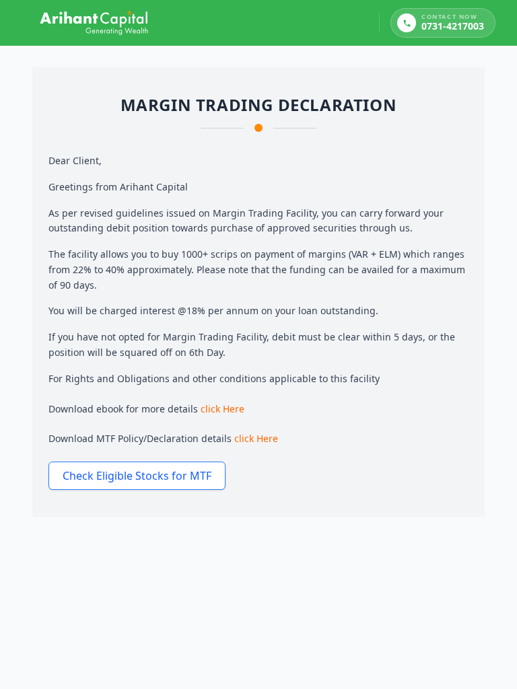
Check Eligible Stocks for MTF (137, 475)
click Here (222, 408)
